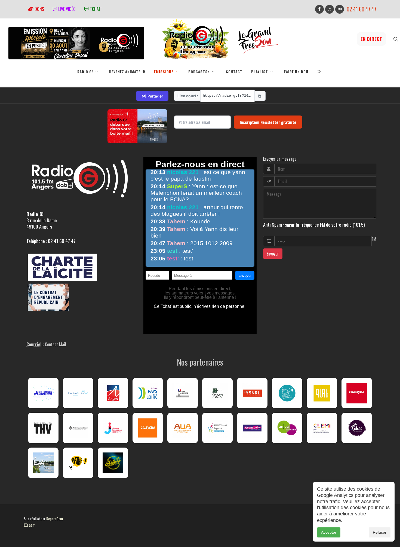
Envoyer (273, 253)
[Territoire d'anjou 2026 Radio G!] (43, 393)
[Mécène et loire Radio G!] (78, 393)
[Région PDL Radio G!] (148, 393)
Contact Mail (55, 344)
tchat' (95, 9)
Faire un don (296, 71)
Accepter (328, 532)
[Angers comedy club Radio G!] (113, 463)
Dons (38, 9)
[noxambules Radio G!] (252, 428)
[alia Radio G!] (183, 428)
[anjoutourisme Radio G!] (287, 428)
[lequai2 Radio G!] (322, 393)
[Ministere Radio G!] (183, 393)
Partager (152, 96)
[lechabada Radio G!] (357, 393)
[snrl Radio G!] (252, 393)
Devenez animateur (127, 71)
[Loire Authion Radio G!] (43, 463)
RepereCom (54, 518)
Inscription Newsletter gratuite (268, 122)
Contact (234, 71)
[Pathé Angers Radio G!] (78, 463)
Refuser (379, 532)
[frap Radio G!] (287, 393)
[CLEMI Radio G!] (322, 428)
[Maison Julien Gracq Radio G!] (78, 428)
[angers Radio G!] (113, 393)
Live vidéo (66, 9)
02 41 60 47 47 (361, 9)
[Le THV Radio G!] (43, 428)
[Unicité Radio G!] (148, 428)
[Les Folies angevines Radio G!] (357, 428)
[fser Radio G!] (217, 393)
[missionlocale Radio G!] (217, 428)
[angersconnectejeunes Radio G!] (113, 428)
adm (31, 525)
